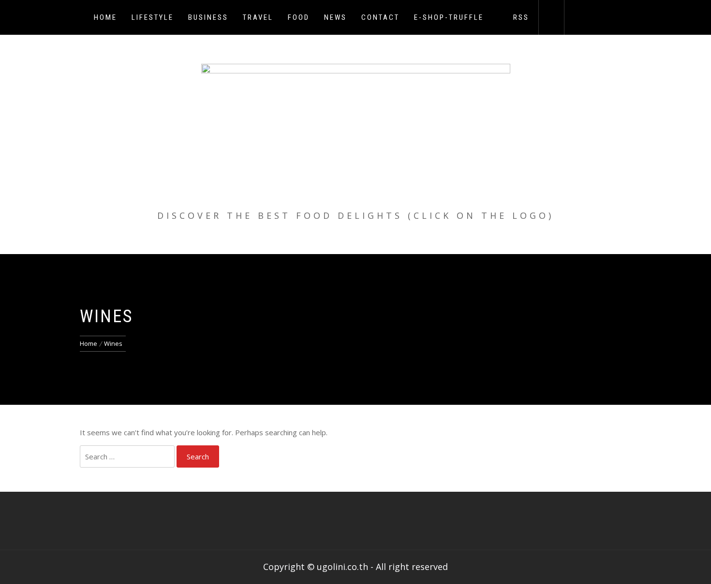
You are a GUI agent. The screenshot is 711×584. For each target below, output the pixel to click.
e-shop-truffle (449, 17)
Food (299, 17)
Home (105, 17)
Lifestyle (153, 17)
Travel (258, 17)
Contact (380, 17)
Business (208, 17)
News (335, 17)
